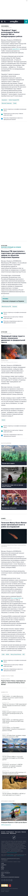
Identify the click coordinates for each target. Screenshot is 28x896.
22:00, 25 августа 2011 (6, 27)
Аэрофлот (4, 100)
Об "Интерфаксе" (10, 832)
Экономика (5, 26)
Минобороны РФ (6, 306)
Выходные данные (5, 890)
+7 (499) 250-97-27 (20, 855)
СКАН (2, 874)
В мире (3, 518)
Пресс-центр (18, 832)
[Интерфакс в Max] (11, 880)
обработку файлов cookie (12, 852)
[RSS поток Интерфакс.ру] (9, 880)
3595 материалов (6, 825)
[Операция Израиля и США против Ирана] (14, 820)
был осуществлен (16, 598)
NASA (7, 654)
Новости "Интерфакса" (5, 872)
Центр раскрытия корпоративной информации (10, 877)
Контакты (3, 832)
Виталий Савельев (7, 103)
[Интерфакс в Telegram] (5, 880)
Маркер (2, 867)
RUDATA (2, 875)
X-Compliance (3, 864)
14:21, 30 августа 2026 (6, 333)
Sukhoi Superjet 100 (14, 100)
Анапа (3, 420)
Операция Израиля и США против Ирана (14, 822)
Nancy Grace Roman (16, 654)
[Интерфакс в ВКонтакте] (7, 880)
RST (24, 654)
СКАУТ (2, 866)
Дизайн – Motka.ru (5, 891)
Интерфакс (14, 21)
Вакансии (24, 832)
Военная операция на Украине (11, 247)
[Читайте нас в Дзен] (2, 880)
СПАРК (2, 863)
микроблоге (16, 49)
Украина (14, 306)
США (3, 654)
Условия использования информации (9, 888)
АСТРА (2, 869)
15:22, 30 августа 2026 (6, 520)
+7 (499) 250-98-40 (9, 855)
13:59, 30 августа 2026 (6, 130)
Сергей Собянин (11, 177)
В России (4, 245)
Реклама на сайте (5, 833)
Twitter (14, 103)
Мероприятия (13, 833)
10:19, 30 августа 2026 (6, 248)
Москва (3, 129)
